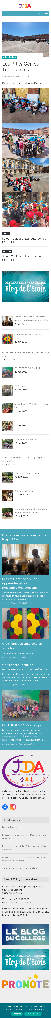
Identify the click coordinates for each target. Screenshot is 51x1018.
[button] (41, 13)
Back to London (10, 827)
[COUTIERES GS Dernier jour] (25, 705)
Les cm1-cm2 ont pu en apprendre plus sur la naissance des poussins (20, 583)
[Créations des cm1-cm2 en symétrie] (25, 623)
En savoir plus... (33, 1014)
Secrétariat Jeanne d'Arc (12, 744)
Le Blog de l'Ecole (9, 57)
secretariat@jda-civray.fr (20, 902)
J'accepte (16, 1014)
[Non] (47, 1010)
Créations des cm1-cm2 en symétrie (19, 868)
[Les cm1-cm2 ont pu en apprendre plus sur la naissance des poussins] (25, 559)
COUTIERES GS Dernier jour (23, 725)
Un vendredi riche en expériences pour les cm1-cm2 (24, 667)
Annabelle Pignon (9, 603)
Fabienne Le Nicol (12, 76)
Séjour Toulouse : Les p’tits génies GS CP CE (24, 258)
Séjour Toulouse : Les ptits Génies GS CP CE (24, 240)
